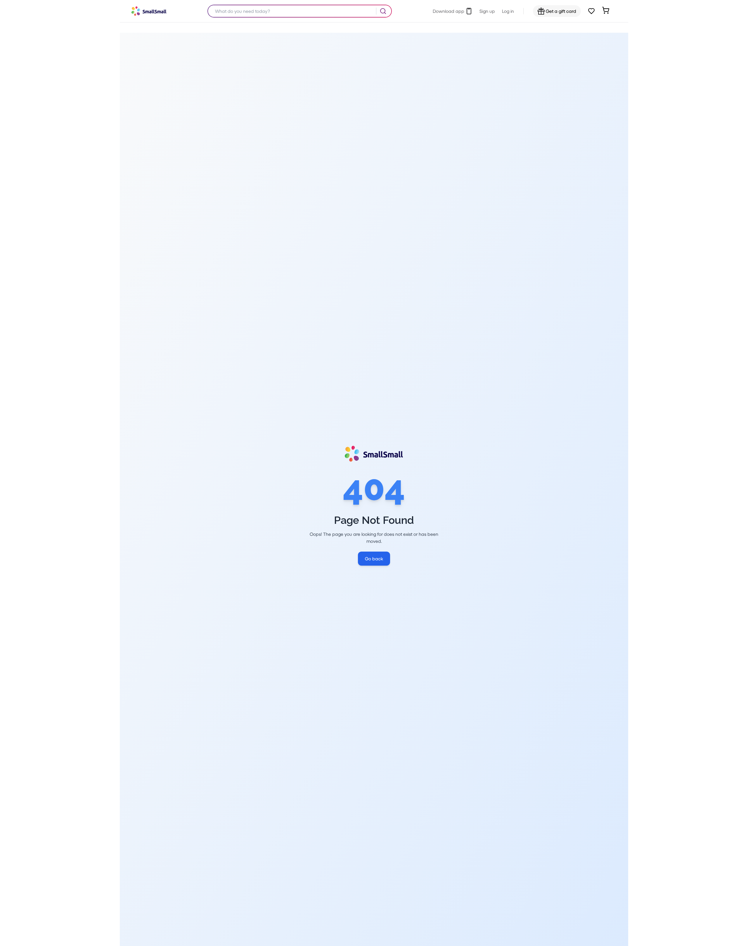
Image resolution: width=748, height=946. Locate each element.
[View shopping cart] (606, 10)
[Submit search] (383, 11)
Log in (508, 11)
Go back (374, 558)
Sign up (487, 11)
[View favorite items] (591, 11)
